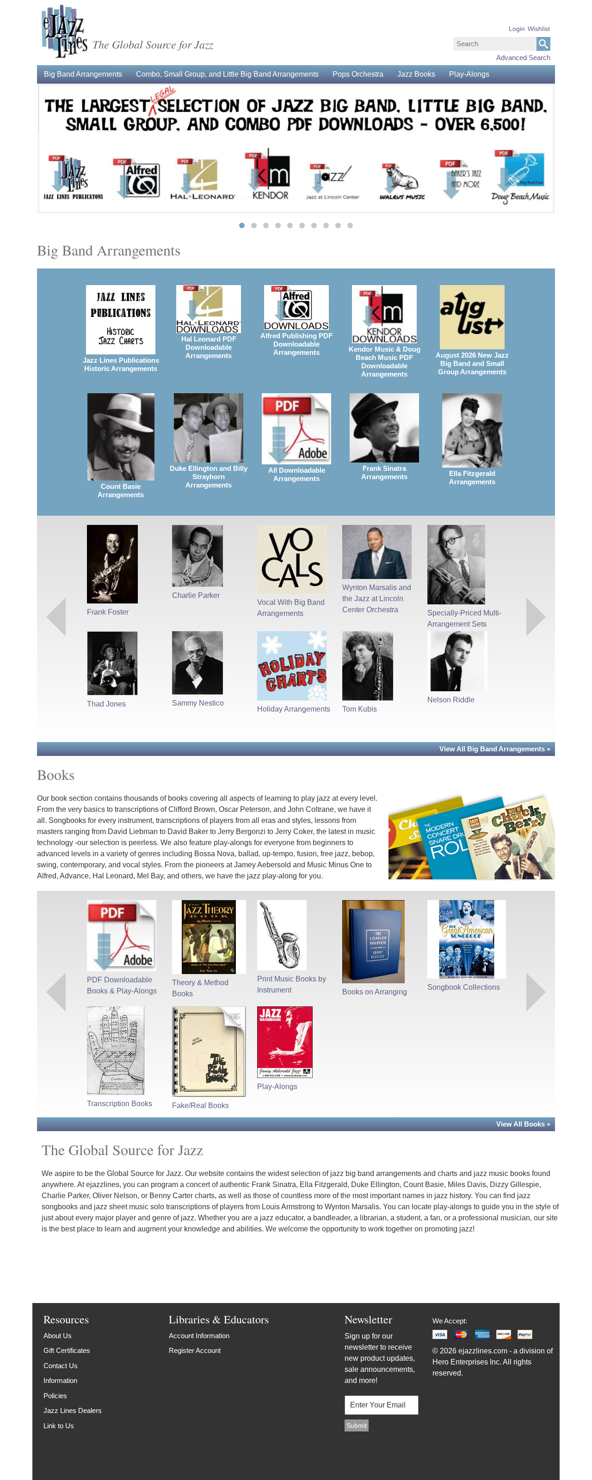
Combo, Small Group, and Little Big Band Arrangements (227, 74)
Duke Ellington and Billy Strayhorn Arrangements (208, 476)
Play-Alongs (469, 74)
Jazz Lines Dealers (72, 1410)
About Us (57, 1336)
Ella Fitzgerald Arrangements (472, 477)
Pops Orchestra (358, 74)
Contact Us (60, 1366)
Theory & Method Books (200, 988)
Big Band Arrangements (83, 74)
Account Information (199, 1336)
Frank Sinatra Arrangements (384, 472)
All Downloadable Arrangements (296, 474)
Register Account (195, 1350)
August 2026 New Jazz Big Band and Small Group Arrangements (472, 363)
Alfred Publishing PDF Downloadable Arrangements (296, 344)
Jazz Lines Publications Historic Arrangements (121, 364)
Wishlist (539, 28)
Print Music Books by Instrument (291, 984)
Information (60, 1380)
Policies (55, 1396)
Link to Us (58, 1426)
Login (517, 28)
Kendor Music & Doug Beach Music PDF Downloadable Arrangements (384, 361)
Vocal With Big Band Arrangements (291, 607)
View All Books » (523, 1124)
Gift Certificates (66, 1350)
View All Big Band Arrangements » (494, 749)
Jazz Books (416, 74)
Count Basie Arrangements (121, 490)
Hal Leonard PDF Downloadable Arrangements (208, 347)
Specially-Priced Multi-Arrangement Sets (464, 618)
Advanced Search (523, 57)
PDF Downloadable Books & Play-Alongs (122, 985)
